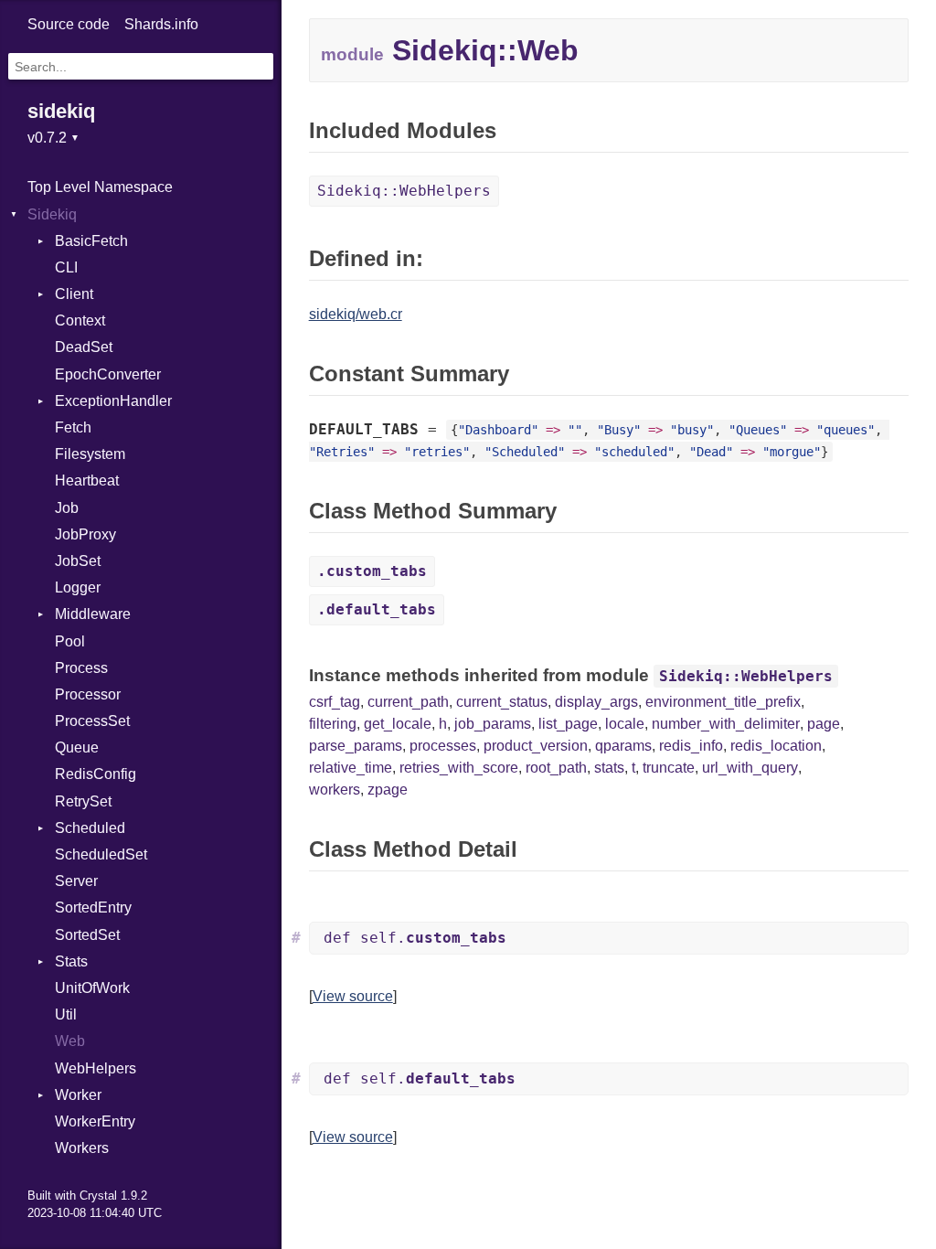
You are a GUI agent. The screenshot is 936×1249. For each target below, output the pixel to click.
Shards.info (161, 24)
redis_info (691, 745)
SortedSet (87, 935)
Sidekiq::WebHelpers (404, 190)
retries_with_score (458, 767)
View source (353, 996)
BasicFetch (91, 241)
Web (70, 1041)
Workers (82, 1148)
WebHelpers (95, 1068)
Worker (78, 1095)
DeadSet (83, 347)
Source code (68, 24)
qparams (623, 745)
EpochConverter (108, 374)
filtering (332, 723)
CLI (66, 267)
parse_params (355, 745)
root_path (556, 767)
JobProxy (85, 534)
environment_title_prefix (723, 702)
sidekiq (61, 111)
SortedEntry (93, 907)
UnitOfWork (92, 988)
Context (80, 320)
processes (443, 745)
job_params (492, 723)
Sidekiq (52, 214)
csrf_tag (334, 702)
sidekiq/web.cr (355, 314)
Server (76, 881)
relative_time (350, 767)
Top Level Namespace (100, 187)
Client (74, 294)
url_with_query (750, 767)
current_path (408, 702)
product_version (536, 745)
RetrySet (83, 801)
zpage (387, 789)
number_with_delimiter (726, 723)
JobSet (78, 561)
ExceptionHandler (113, 401)
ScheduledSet (101, 854)
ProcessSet (92, 721)
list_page (568, 723)
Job (67, 508)
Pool (70, 641)
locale (624, 723)
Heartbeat (87, 480)
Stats (71, 961)
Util (66, 1014)
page (823, 723)
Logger (78, 587)
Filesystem (90, 454)
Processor (88, 694)
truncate (669, 767)
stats (609, 767)
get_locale (397, 723)
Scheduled (90, 828)
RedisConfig (95, 774)
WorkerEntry (95, 1121)
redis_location (776, 745)
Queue (77, 747)
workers (334, 789)
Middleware (93, 614)
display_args (596, 702)
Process (81, 668)
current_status (502, 702)
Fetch (73, 427)
